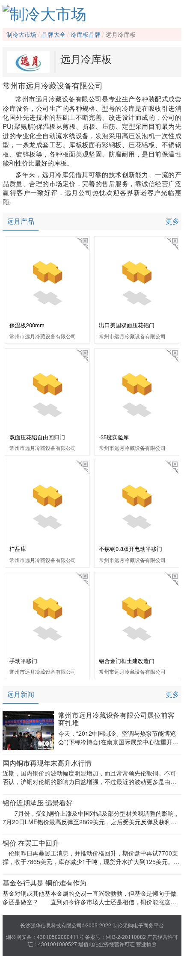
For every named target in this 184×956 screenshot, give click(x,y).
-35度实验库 (114, 437)
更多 (172, 221)
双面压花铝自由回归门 (37, 437)
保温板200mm (27, 325)
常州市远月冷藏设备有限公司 (42, 336)
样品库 (17, 549)
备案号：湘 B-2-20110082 (115, 936)
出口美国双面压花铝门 (126, 325)
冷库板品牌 (86, 34)
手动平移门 (23, 661)
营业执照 (146, 943)
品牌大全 (53, 34)
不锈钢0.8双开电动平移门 (130, 549)
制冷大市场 (21, 34)
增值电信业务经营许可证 (106, 943)
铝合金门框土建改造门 (126, 661)
